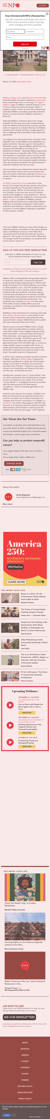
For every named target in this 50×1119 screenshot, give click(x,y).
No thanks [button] (25, 48)
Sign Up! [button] (25, 44)
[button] (47, 13)
